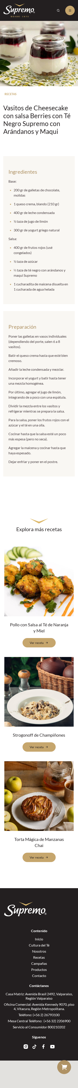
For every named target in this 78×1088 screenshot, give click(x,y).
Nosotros (39, 951)
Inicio (39, 939)
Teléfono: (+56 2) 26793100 (39, 1015)
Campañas (39, 963)
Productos (39, 969)
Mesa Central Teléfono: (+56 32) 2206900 (39, 1021)
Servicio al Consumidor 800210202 (39, 1027)
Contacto (39, 975)
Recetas (39, 957)
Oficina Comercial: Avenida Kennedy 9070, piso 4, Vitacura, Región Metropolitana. (39, 1006)
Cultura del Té (39, 945)
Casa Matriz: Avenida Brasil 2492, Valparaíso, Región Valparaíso (39, 996)
